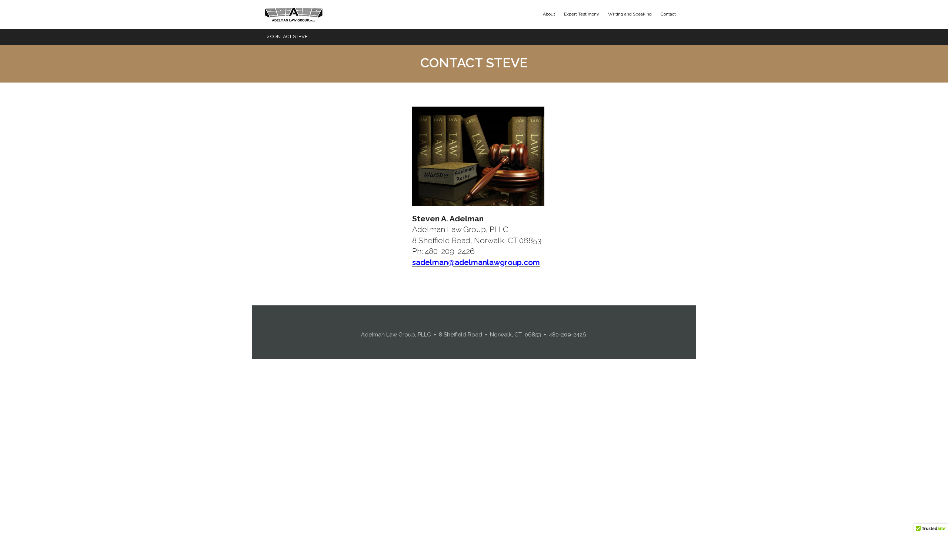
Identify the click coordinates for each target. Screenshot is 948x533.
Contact (668, 14)
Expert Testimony (581, 14)
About (549, 14)
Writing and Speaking (630, 14)
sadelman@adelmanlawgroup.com (476, 262)
